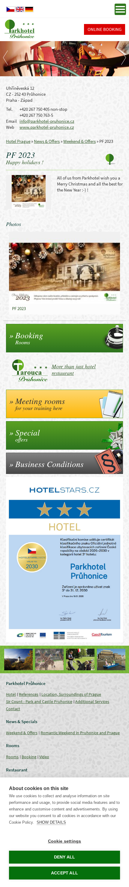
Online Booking (105, 29)
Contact (13, 708)
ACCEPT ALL (64, 873)
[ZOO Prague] (49, 659)
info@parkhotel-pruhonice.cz (47, 121)
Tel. (9, 109)
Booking (29, 756)
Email (11, 121)
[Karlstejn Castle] (18, 659)
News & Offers (47, 141)
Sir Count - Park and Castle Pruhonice (39, 701)
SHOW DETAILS (51, 822)
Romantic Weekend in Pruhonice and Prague (80, 732)
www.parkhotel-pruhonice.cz (47, 127)
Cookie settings (64, 841)
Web (10, 127)
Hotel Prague (18, 141)
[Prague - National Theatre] (111, 659)
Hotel (11, 694)
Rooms (12, 756)
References (28, 694)
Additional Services (92, 701)
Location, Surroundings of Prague (71, 694)
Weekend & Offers (79, 141)
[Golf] (80, 659)
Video (44, 756)
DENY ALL (64, 857)
